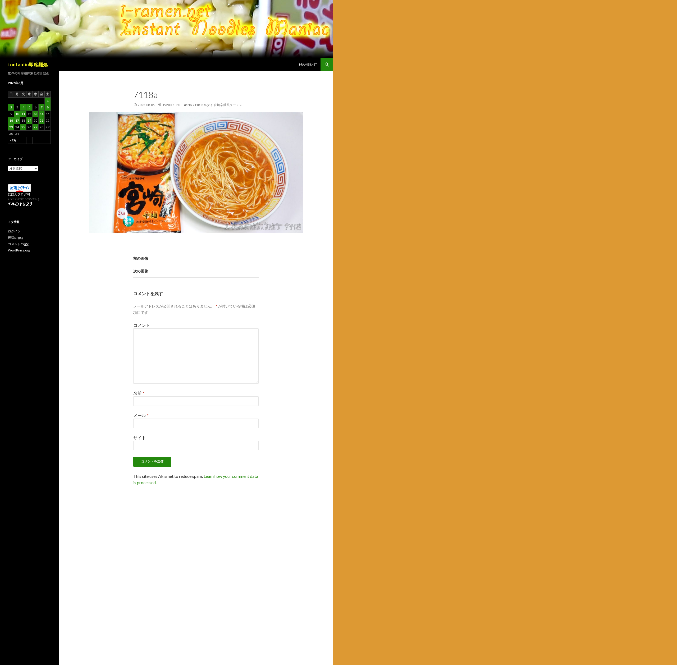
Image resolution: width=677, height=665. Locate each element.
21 (41, 120)
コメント (141, 325)
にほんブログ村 (19, 194)
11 (23, 114)
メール (141, 415)
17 (17, 120)
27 (35, 127)
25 (23, 127)
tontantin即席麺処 (28, 64)
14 (41, 114)
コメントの (18, 244)
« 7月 (13, 140)
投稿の (15, 238)
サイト (139, 437)
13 (35, 114)
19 (29, 120)
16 (11, 120)
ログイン (14, 231)
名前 (138, 393)
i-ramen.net (308, 64)
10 (17, 114)
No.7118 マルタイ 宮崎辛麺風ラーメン (214, 105)
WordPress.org (19, 250)
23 (11, 127)
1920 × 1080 (171, 105)
